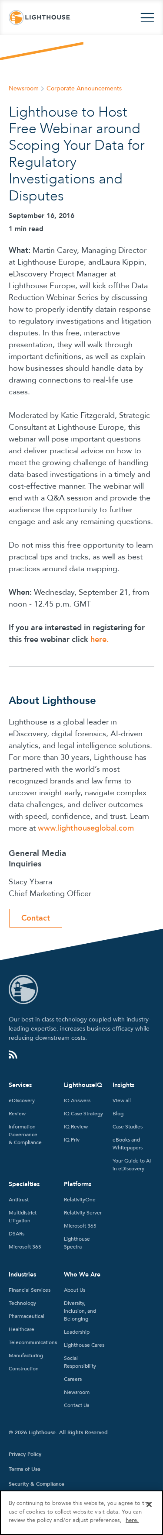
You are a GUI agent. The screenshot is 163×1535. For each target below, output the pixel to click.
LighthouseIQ (83, 1085)
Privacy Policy (25, 1454)
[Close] (149, 1504)
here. (132, 1520)
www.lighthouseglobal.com (86, 828)
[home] (40, 17)
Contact (35, 918)
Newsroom (24, 88)
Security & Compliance (36, 1483)
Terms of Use (24, 1469)
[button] (147, 17)
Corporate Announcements (84, 88)
